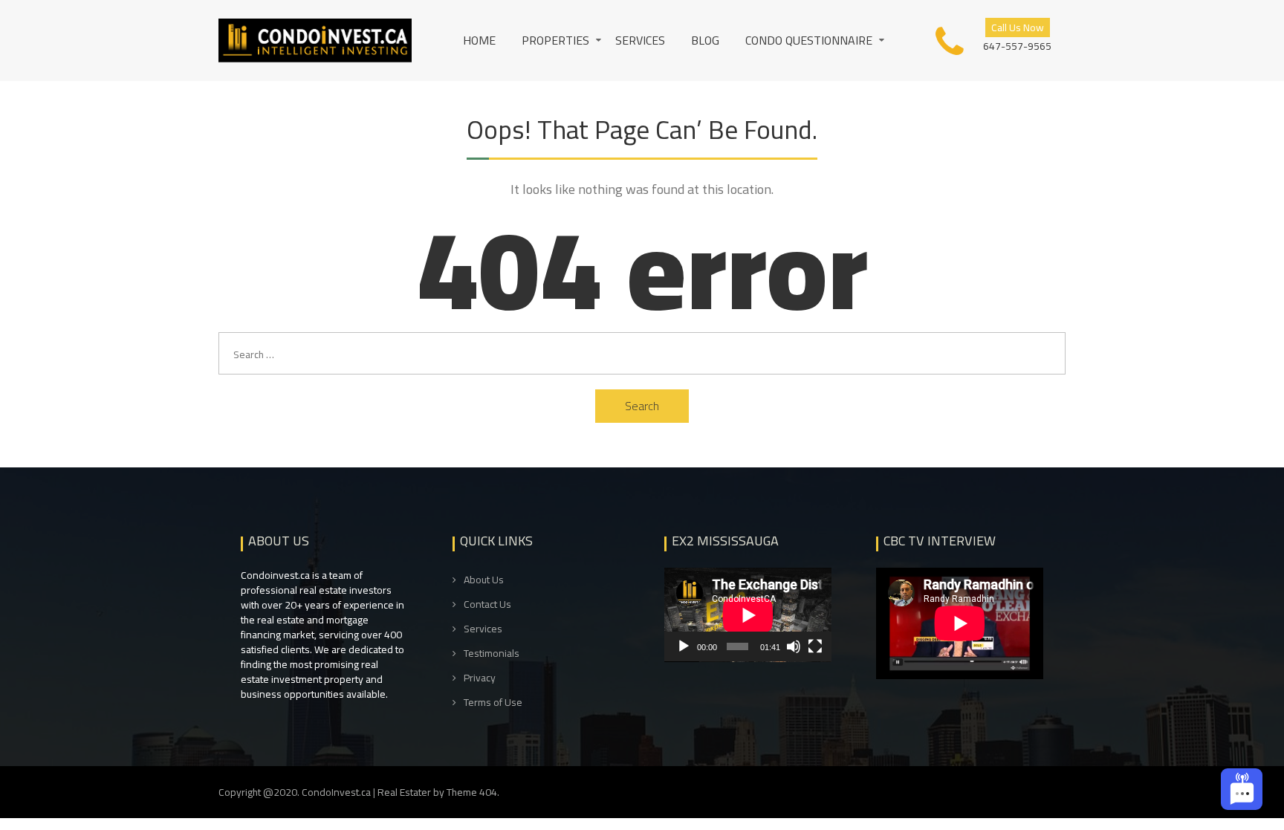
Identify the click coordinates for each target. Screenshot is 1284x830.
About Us (484, 580)
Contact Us (487, 604)
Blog (705, 40)
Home (479, 40)
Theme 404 (472, 792)
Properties (555, 40)
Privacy (480, 678)
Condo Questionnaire (808, 40)
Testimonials (491, 653)
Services (640, 40)
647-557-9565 (1017, 45)
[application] (747, 615)
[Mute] (793, 646)
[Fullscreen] (815, 646)
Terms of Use (493, 702)
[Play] (683, 646)
